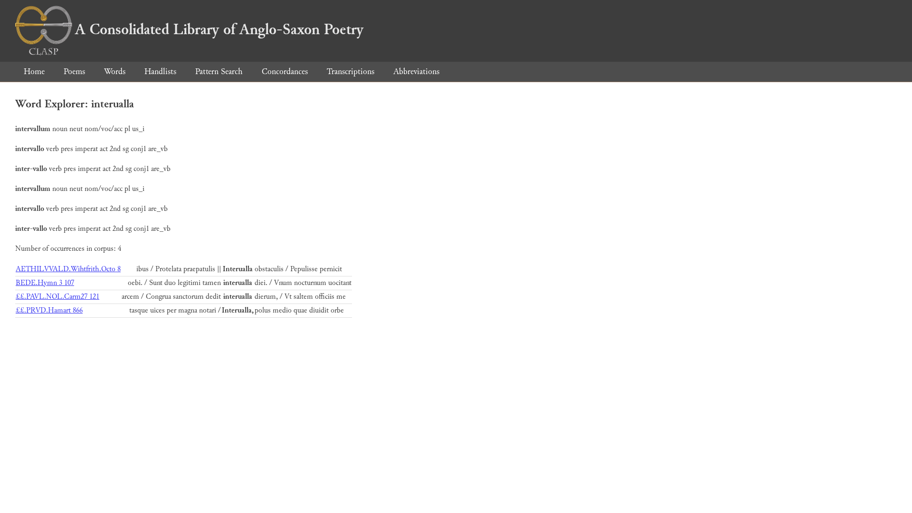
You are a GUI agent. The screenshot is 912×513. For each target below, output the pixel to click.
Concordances (285, 71)
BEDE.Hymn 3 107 (45, 282)
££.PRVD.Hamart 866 (49, 310)
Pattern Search (219, 71)
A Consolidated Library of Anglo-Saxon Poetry (219, 29)
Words (114, 71)
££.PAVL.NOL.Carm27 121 (57, 296)
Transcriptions (350, 71)
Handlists (160, 71)
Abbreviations (416, 71)
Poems (74, 71)
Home (34, 71)
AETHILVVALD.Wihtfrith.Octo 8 (68, 269)
